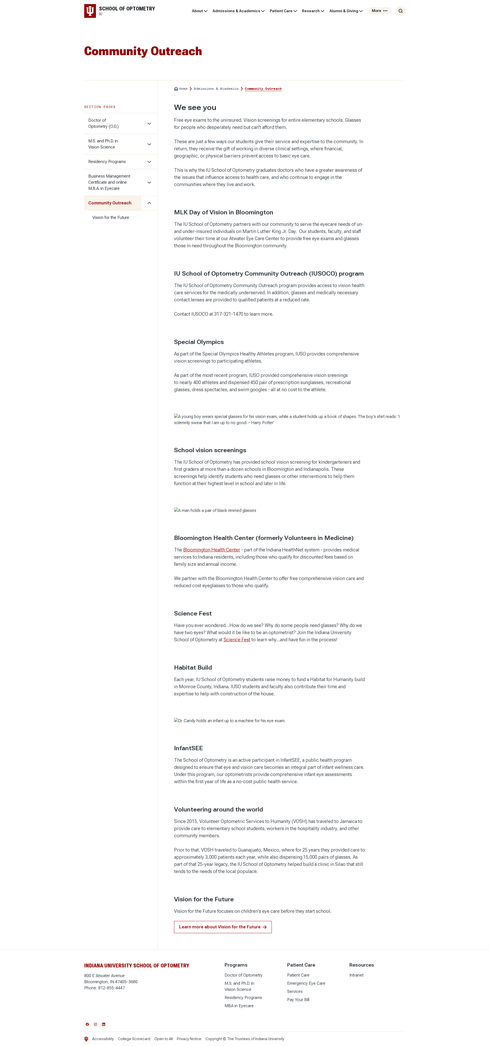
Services (295, 991)
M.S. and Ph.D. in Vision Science (103, 144)
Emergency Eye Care (306, 983)
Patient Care (281, 11)
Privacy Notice (189, 1039)
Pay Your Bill (298, 999)
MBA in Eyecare (239, 1005)
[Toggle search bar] (401, 11)
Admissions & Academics (236, 11)
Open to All (163, 1039)
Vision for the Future (110, 217)
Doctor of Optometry (244, 975)
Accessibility (103, 1039)
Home (183, 89)
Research (311, 11)
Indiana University (269, 1039)
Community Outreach (109, 203)
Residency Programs (107, 161)
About (197, 11)
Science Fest (237, 639)
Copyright (213, 1039)
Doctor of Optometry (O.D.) (103, 123)
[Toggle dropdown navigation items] (205, 11)
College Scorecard (134, 1039)
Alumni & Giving (343, 11)
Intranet (356, 975)
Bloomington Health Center (211, 549)
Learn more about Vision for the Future (220, 927)
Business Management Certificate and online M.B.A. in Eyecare (109, 182)
